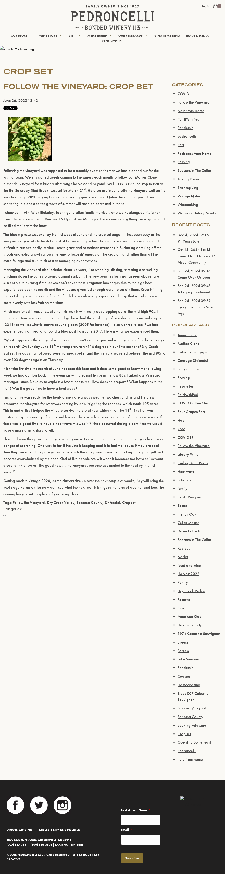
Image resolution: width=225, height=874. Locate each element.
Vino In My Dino (167, 35)
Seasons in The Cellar (194, 170)
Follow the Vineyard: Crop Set (78, 86)
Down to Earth (189, 531)
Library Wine (188, 454)
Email (125, 830)
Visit (72, 35)
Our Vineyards (130, 35)
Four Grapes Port (191, 411)
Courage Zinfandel (193, 360)
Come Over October (194, 277)
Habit (182, 420)
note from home (190, 759)
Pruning (184, 161)
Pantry (183, 582)
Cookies (184, 676)
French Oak (187, 514)
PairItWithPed (189, 119)
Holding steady (190, 624)
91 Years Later (189, 241)
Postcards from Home (195, 153)
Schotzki (184, 480)
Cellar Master (188, 522)
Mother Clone (189, 343)
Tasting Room (188, 178)
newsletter (185, 386)
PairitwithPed (188, 394)
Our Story (19, 35)
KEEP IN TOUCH (112, 41)
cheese (183, 642)
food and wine (189, 565)
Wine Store (48, 35)
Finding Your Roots (193, 462)
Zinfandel (112, 502)
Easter (182, 505)
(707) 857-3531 (17, 845)
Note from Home (191, 110)
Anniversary (187, 334)
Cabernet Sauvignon (194, 352)
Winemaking (188, 204)
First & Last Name (134, 810)
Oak (181, 608)
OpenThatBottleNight (194, 742)
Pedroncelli (187, 750)
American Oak (189, 616)
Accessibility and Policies (59, 830)
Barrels (183, 650)
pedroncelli (187, 136)
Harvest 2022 (188, 573)
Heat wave (186, 471)
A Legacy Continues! (194, 291)
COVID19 (186, 437)
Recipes (184, 548)
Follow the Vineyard (29, 502)
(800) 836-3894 (41, 845)
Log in (205, 6)
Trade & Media (197, 35)
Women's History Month (197, 213)
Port (181, 144)
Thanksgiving (188, 187)
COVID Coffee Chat (193, 403)
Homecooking (189, 684)
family (182, 488)
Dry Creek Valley (60, 502)
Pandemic (185, 127)
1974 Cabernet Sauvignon (199, 633)
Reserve (184, 599)
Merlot (183, 556)
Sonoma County (89, 502)
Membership (97, 35)
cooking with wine (192, 725)
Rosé (181, 428)
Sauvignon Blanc (191, 368)
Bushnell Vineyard (192, 708)
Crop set (128, 502)
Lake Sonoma (188, 659)
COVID (183, 93)
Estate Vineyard (190, 496)
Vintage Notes (189, 196)
